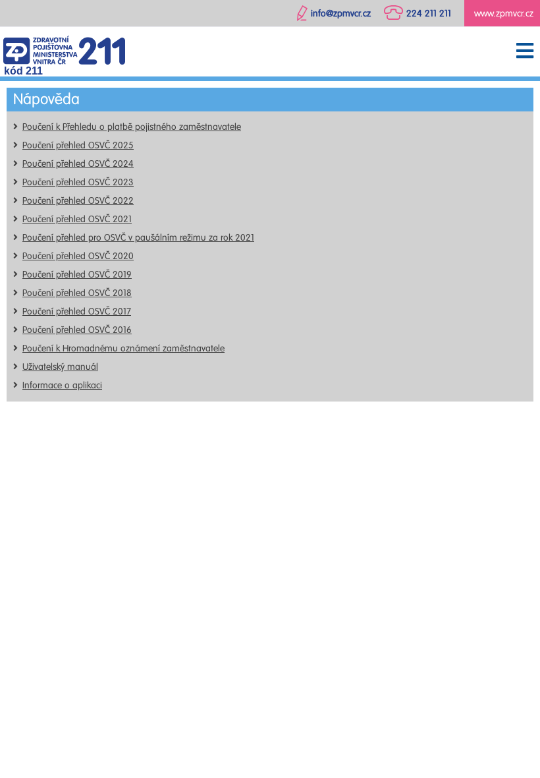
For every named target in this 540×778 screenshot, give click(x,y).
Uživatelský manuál (60, 367)
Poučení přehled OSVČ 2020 (78, 256)
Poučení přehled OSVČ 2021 (77, 219)
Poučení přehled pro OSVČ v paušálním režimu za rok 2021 (138, 237)
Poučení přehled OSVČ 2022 (78, 200)
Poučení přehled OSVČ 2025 (78, 145)
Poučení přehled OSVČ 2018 (77, 293)
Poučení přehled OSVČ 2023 (78, 182)
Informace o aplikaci (62, 385)
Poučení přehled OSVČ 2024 (78, 163)
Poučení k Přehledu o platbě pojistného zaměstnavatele (131, 127)
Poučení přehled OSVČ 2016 (77, 330)
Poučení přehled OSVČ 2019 (77, 274)
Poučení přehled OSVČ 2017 (76, 311)
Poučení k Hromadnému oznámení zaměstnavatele (123, 348)
